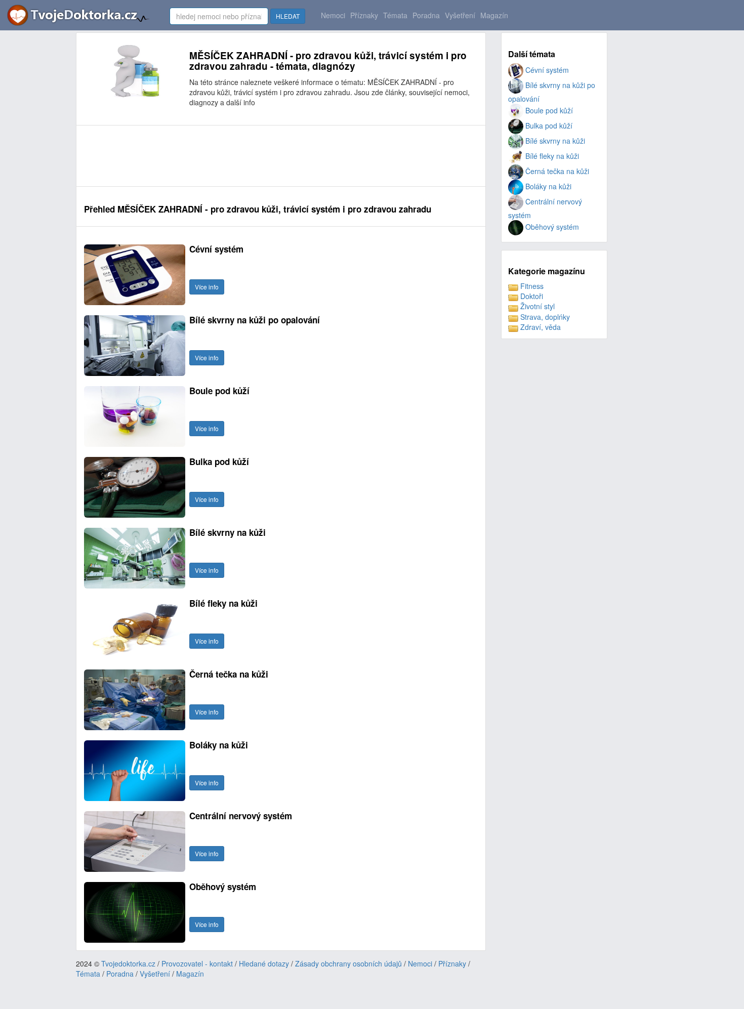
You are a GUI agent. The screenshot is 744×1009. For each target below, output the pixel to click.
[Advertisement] (268, 156)
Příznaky (364, 15)
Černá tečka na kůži (556, 171)
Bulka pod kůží (547, 125)
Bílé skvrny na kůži (554, 141)
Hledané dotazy (264, 963)
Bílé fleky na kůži (551, 156)
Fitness (531, 286)
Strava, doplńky (544, 317)
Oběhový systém (551, 227)
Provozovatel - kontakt (197, 963)
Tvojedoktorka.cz (128, 963)
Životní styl (536, 306)
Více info (207, 286)
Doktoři (530, 296)
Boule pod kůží (548, 110)
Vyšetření (460, 15)
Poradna (426, 15)
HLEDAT (288, 16)
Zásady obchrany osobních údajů (348, 963)
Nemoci (333, 15)
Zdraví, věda (539, 327)
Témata (395, 15)
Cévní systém (546, 70)
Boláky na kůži (547, 186)
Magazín (494, 15)
